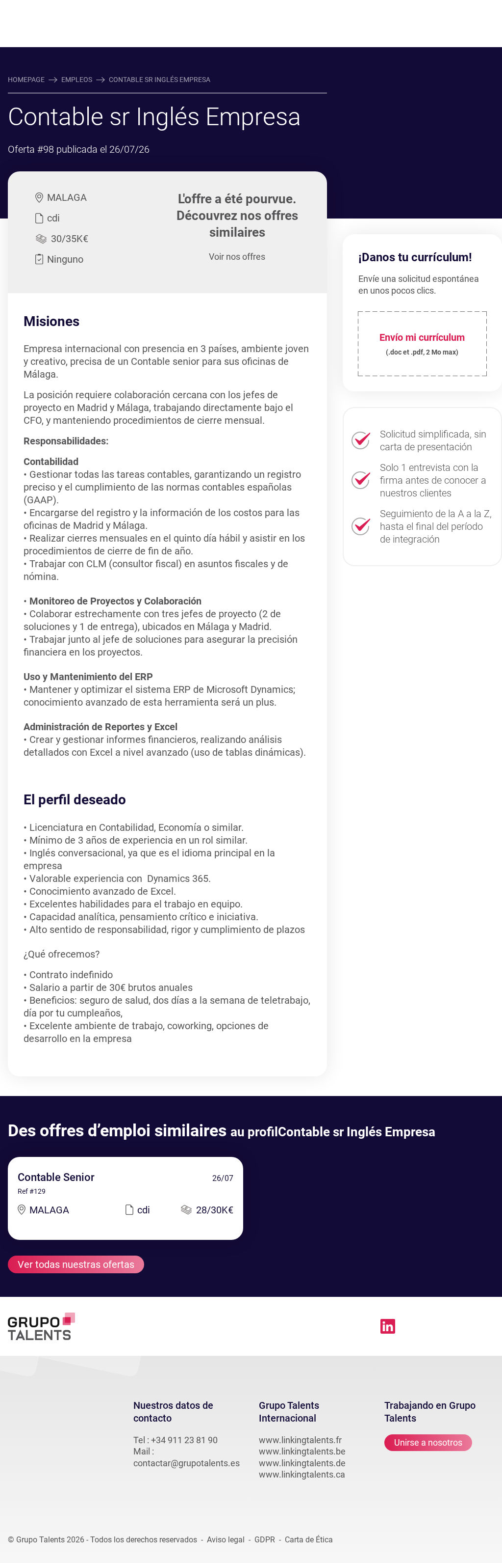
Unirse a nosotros (428, 1442)
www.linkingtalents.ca (302, 1474)
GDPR (264, 1539)
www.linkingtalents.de (302, 1463)
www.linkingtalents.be (302, 1451)
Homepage (26, 79)
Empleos (76, 79)
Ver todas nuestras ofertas (76, 1264)
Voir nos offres (237, 256)
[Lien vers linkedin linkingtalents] (387, 1326)
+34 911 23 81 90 (184, 1440)
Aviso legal (226, 1539)
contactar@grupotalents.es (186, 1463)
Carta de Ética (309, 1539)
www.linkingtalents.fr (300, 1440)
